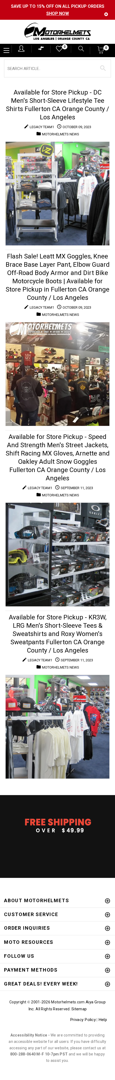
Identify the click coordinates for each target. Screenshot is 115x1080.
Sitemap (79, 1009)
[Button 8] (103, 68)
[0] (57, 50)
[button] (101, 51)
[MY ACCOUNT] (21, 48)
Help (102, 1019)
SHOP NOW (57, 13)
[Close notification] (106, 14)
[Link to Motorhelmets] (57, 31)
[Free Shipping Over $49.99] (57, 825)
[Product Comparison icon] (41, 49)
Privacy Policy (83, 1019)
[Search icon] (78, 49)
